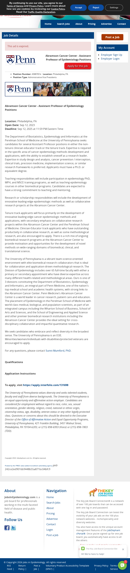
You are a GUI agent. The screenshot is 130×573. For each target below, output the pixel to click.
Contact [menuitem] (51, 524)
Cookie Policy (58, 9)
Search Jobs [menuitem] (53, 502)
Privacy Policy (36, 5)
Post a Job (112, 37)
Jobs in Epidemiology (34, 562)
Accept (78, 7)
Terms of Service (15, 5)
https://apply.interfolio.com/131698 (45, 385)
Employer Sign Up (111, 55)
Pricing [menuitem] (50, 513)
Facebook (7, 527)
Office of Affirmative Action (36, 419)
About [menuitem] (50, 508)
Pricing (91, 23)
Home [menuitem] (50, 497)
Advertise (106, 23)
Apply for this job (78, 66)
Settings (114, 7)
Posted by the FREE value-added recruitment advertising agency (28, 466)
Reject (96, 7)
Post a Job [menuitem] (52, 535)
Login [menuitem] (49, 529)
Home (48, 23)
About (78, 23)
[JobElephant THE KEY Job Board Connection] (100, 489)
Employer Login (110, 58)
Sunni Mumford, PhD (58, 350)
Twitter (13, 527)
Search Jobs (63, 23)
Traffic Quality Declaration (41, 12)
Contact (121, 23)
